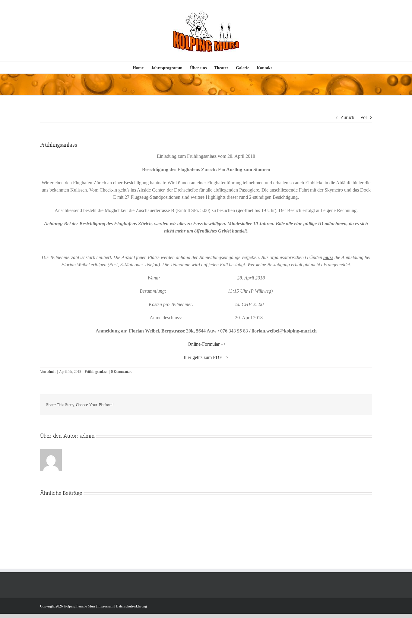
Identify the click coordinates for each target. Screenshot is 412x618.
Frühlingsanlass (96, 372)
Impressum (105, 606)
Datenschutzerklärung (131, 606)
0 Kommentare (121, 372)
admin (51, 372)
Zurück (347, 117)
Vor (363, 117)
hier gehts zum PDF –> (206, 357)
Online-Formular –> (207, 344)
